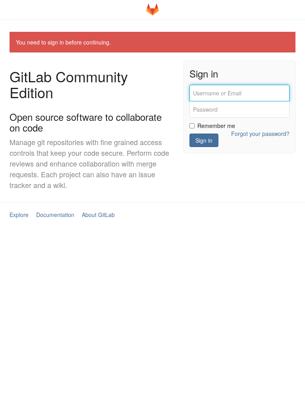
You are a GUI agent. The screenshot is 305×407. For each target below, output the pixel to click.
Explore (19, 215)
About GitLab (98, 215)
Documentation (55, 215)
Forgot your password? (260, 134)
